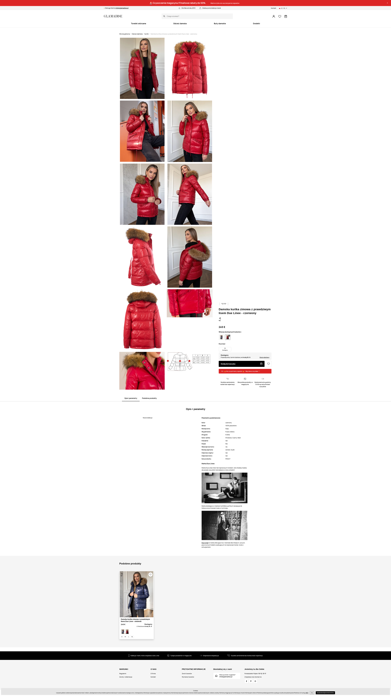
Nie (312, 693)
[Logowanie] (273, 16)
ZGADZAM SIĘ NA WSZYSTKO (325, 693)
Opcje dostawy (264, 357)
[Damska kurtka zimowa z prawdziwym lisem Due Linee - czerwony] (127, 631)
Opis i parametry (130, 398)
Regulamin (122, 673)
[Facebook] (246, 681)
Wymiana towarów (188, 677)
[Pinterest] (251, 681)
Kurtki (146, 34)
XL (132, 637)
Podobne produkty (149, 398)
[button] (387, 3)
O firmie (153, 673)
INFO (307, 693)
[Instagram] (255, 681)
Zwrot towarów (187, 673)
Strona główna (124, 34)
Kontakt (273, 8)
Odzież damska (137, 34)
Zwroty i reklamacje (125, 677)
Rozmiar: (222, 344)
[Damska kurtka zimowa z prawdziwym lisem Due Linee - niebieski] (123, 631)
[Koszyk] (285, 16)
